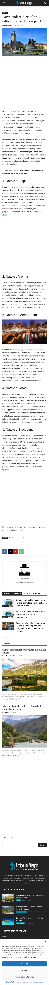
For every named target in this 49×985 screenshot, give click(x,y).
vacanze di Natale (21, 538)
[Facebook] (4, 551)
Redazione (7, 25)
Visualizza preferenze (24, 977)
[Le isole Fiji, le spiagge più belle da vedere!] (8, 921)
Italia (4, 690)
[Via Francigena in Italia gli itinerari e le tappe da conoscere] (24, 731)
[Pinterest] (15, 551)
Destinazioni (20, 923)
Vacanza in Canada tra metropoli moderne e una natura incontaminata (30, 614)
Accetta (24, 964)
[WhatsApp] (21, 551)
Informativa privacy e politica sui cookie (30, 982)
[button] (45, 942)
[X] (10, 551)
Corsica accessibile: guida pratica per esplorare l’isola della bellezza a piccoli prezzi (31, 603)
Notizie (11, 9)
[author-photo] (24, 575)
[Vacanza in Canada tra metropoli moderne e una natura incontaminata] (8, 614)
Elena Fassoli (6, 656)
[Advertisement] (24, 84)
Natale (11, 538)
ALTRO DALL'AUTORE (32, 594)
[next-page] (7, 637)
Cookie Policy (10, 982)
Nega (24, 970)
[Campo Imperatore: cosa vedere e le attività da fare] (24, 675)
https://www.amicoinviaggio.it (24, 582)
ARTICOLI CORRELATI (12, 594)
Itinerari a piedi (7, 746)
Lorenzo (5, 712)
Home (4, 9)
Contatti (24, 883)
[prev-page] (3, 637)
